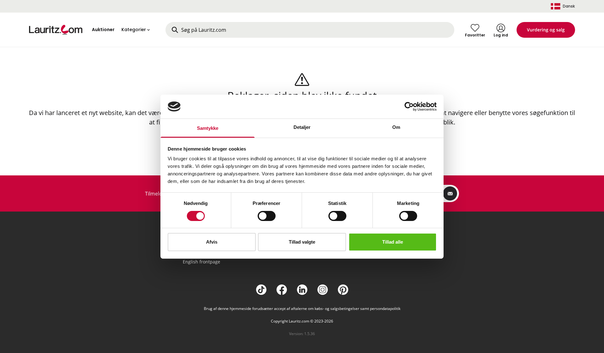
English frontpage (201, 262)
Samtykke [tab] (208, 128)
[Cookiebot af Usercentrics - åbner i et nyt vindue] (409, 106)
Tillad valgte (302, 242)
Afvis (211, 242)
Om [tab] (396, 127)
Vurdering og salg (546, 30)
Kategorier (133, 29)
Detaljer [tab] (302, 127)
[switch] (267, 216)
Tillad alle (392, 242)
